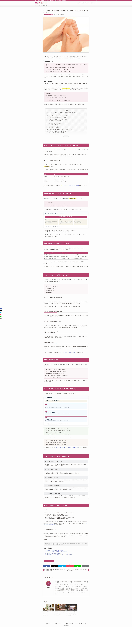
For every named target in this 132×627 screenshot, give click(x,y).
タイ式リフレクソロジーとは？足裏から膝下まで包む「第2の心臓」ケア (62, 112)
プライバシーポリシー (62, 623)
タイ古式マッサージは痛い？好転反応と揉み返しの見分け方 (56, 551)
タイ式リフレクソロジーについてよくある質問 (57, 131)
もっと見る (66, 136)
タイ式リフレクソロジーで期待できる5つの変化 (58, 119)
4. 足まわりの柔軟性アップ (55, 124)
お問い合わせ (56, 623)
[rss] (95, 0)
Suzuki (48, 587)
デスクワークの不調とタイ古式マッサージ (69, 352)
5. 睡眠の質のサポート (54, 126)
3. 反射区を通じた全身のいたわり (56, 123)
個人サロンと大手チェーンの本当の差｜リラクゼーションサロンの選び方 (69, 447)
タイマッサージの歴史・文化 (78, 623)
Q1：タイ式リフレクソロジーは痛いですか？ (58, 132)
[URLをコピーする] (85, 566)
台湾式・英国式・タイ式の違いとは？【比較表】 (58, 117)
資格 (84, 623)
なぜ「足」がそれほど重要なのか (56, 114)
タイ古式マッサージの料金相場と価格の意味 (53, 553)
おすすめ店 (71, 623)
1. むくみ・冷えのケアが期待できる (56, 120)
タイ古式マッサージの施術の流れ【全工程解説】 (70, 185)
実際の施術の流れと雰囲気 (54, 127)
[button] (46, 566)
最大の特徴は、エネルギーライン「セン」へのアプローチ (59, 115)
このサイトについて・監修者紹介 (48, 14)
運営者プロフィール (50, 623)
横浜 (67, 623)
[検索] (96, 0)
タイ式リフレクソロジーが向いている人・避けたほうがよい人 (60, 129)
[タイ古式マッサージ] (40, 3)
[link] (55, 594)
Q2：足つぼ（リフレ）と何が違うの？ (57, 134)
